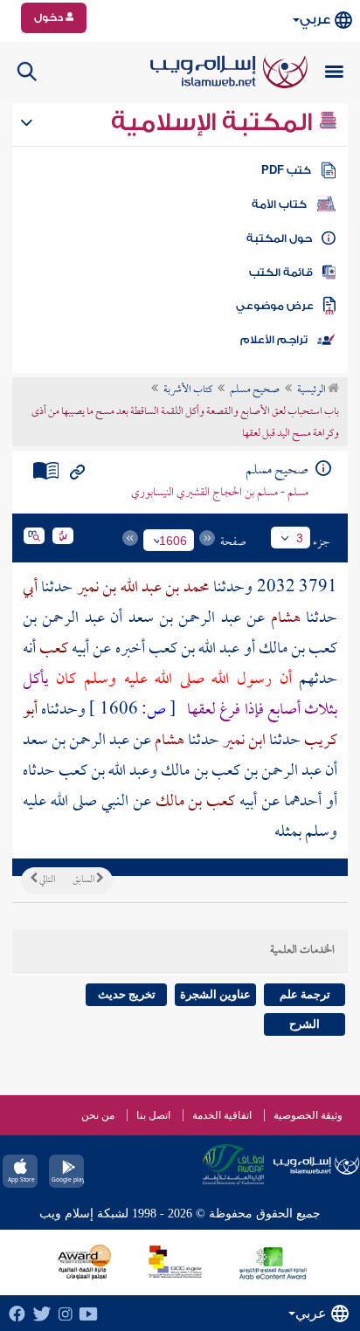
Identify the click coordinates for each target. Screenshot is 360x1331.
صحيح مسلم (255, 390)
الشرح (304, 1024)
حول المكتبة (279, 238)
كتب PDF (286, 170)
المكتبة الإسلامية (214, 122)
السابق (84, 880)
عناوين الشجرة (215, 994)
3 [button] (299, 538)
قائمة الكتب (281, 272)
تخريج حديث (127, 994)
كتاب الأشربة (187, 390)
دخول (50, 17)
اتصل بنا (153, 1115)
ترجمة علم (305, 994)
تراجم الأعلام (274, 340)
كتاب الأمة (279, 204)
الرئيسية (312, 390)
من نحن (97, 1115)
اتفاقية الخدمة (222, 1115)
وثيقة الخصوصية (308, 1115)
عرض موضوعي (275, 306)
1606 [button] (173, 541)
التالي (46, 880)
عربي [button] (315, 19)
